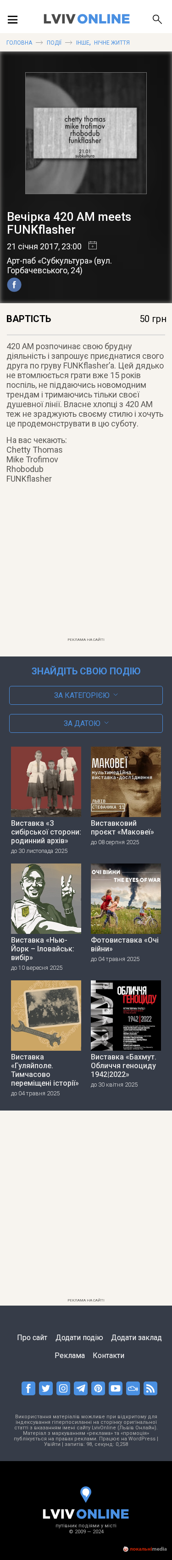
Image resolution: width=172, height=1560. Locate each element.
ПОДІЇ (54, 43)
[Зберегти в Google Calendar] (89, 246)
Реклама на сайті (86, 640)
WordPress (141, 1439)
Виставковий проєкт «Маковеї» (122, 827)
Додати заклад (136, 1337)
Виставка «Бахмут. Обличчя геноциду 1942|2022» (123, 1066)
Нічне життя (112, 43)
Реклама (70, 1355)
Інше (82, 43)
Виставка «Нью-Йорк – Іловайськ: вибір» (42, 949)
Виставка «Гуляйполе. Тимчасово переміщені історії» (45, 1070)
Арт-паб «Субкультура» (49, 260)
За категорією (82, 695)
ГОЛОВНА (19, 43)
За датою (82, 723)
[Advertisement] (86, 568)
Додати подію (79, 1337)
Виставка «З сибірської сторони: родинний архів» (46, 832)
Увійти (52, 1444)
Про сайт (32, 1337)
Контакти (108, 1355)
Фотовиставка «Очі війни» (125, 944)
